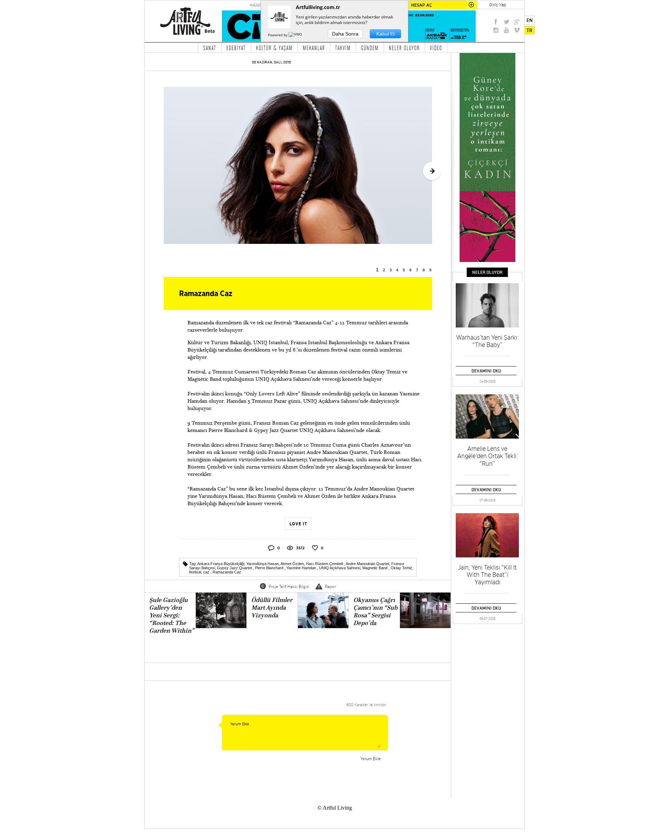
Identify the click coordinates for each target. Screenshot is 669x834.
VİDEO (436, 48)
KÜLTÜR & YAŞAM (274, 48)
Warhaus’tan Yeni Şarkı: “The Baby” (487, 341)
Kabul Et (385, 34)
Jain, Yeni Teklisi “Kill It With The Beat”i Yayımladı (487, 575)
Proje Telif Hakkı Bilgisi (289, 586)
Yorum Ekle (370, 758)
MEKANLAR (314, 48)
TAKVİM (343, 48)
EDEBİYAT (236, 48)
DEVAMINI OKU (486, 370)
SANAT (209, 48)
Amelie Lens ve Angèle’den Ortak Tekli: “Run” (487, 456)
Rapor (330, 586)
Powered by (278, 34)
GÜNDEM (370, 48)
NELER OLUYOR (404, 48)
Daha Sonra (345, 34)
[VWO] (296, 34)
